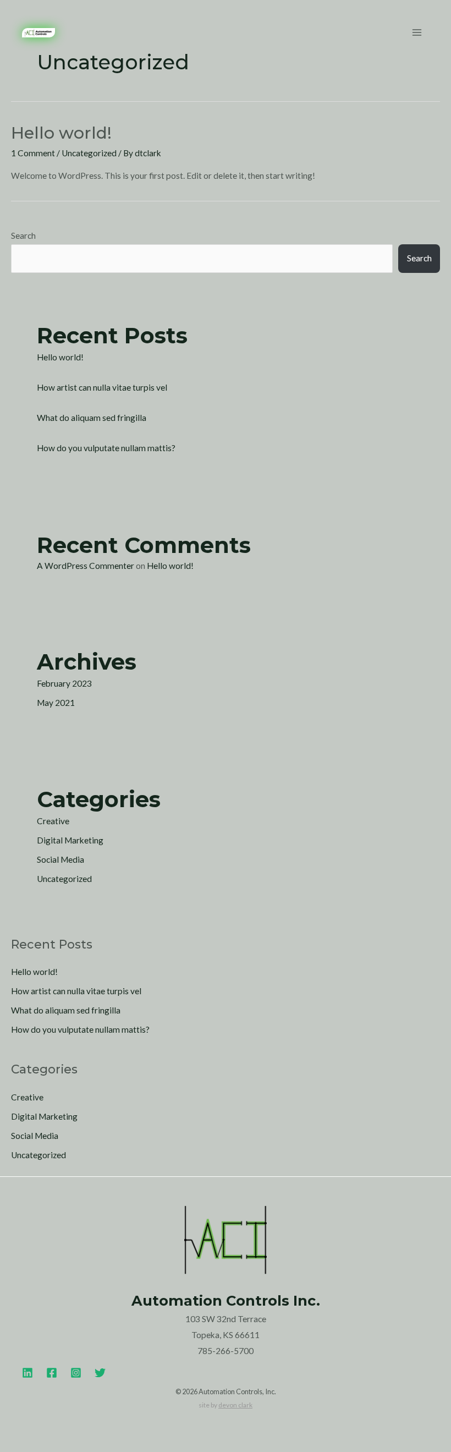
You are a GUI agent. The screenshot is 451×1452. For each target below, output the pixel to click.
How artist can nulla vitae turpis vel (102, 387)
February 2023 (64, 683)
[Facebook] (51, 1372)
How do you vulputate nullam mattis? (106, 448)
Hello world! (61, 133)
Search (23, 235)
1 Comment (33, 153)
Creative (53, 821)
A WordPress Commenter (85, 566)
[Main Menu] (417, 33)
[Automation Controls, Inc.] (38, 32)
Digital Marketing (70, 840)
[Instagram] (75, 1372)
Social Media (60, 859)
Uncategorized (89, 153)
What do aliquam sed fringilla (91, 418)
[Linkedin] (27, 1372)
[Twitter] (100, 1372)
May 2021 (56, 703)
